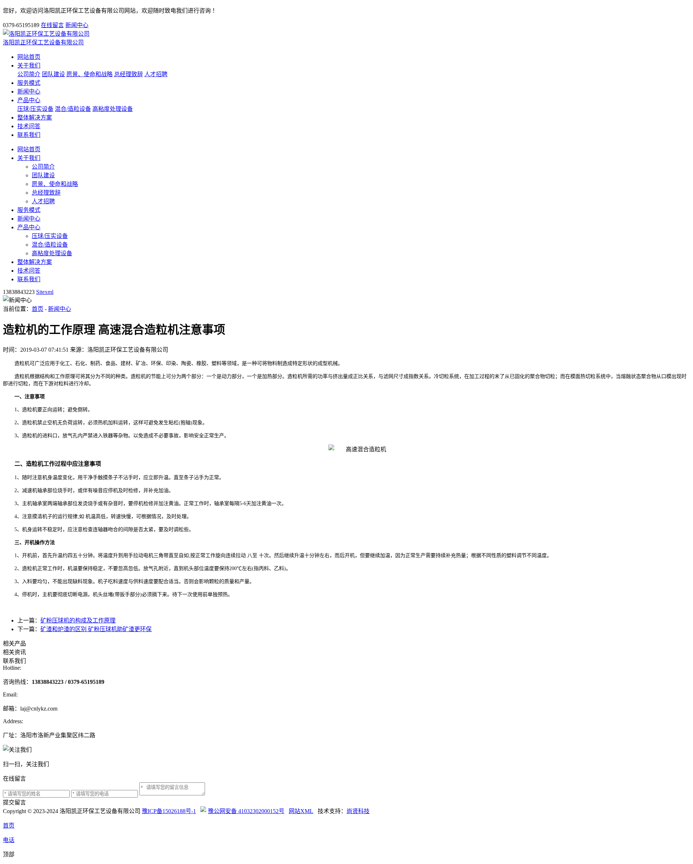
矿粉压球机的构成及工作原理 (78, 620)
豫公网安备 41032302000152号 (246, 811)
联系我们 (28, 135)
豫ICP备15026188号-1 (169, 811)
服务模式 (28, 83)
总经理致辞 (128, 74)
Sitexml (44, 292)
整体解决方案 (34, 117)
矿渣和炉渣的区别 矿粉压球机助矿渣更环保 (96, 629)
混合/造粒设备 (73, 109)
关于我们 (28, 65)
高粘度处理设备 (112, 109)
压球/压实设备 (35, 109)
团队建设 (53, 74)
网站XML (301, 811)
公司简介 (28, 74)
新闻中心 (76, 25)
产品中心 (28, 100)
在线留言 (52, 25)
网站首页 (28, 57)
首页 (37, 309)
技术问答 (28, 126)
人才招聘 (155, 74)
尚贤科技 (358, 811)
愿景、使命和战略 (89, 74)
